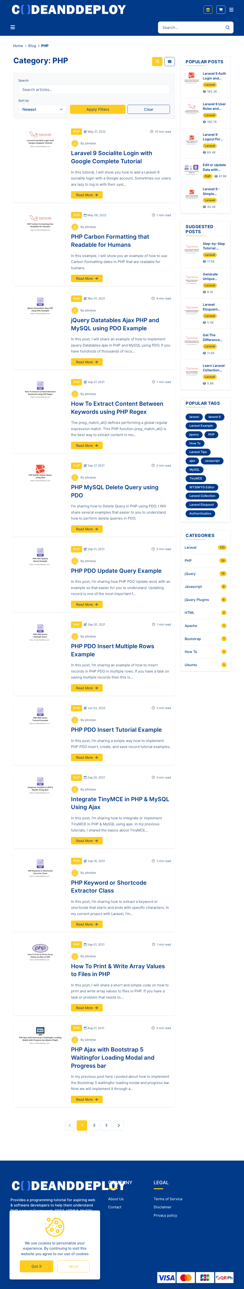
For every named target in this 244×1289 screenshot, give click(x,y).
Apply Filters (97, 109)
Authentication (200, 513)
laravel (194, 417)
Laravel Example (201, 425)
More (73, 1266)
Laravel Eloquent (201, 504)
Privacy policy (165, 1215)
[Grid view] (169, 61)
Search (23, 80)
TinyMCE (195, 478)
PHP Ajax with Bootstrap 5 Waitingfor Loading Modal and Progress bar (112, 1057)
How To (195, 443)
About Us (116, 1199)
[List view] (157, 61)
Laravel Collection (202, 496)
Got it (36, 1266)
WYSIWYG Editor (201, 487)
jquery (194, 434)
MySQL (194, 469)
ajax (192, 461)
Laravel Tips (198, 452)
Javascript (212, 461)
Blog (32, 45)
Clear (148, 109)
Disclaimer (163, 1207)
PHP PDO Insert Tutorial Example (116, 729)
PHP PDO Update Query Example (116, 570)
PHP (76, 131)
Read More (85, 195)
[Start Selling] (208, 9)
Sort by (23, 100)
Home (18, 45)
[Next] (118, 1125)
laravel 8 (214, 417)
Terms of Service (168, 1199)
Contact (114, 1207)
